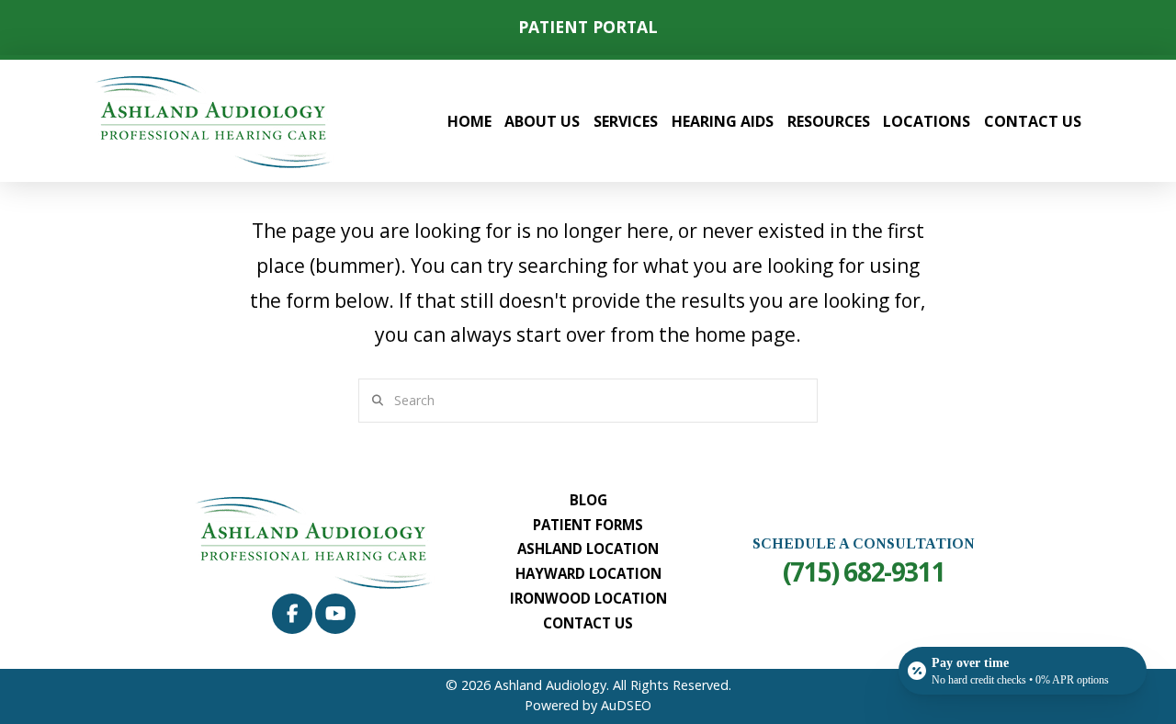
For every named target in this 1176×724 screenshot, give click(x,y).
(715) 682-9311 (863, 571)
